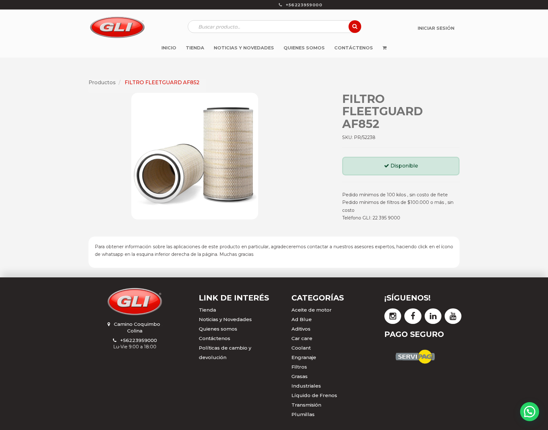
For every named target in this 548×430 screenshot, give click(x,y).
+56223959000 (138, 340)
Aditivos (300, 329)
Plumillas (303, 414)
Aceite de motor (311, 310)
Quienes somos (218, 329)
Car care (301, 338)
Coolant (301, 348)
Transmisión (306, 405)
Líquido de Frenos (314, 395)
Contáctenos (214, 338)
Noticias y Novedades (225, 319)
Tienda (207, 310)
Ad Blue (301, 319)
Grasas (299, 376)
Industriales (306, 386)
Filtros (299, 367)
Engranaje (303, 357)
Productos (102, 82)
